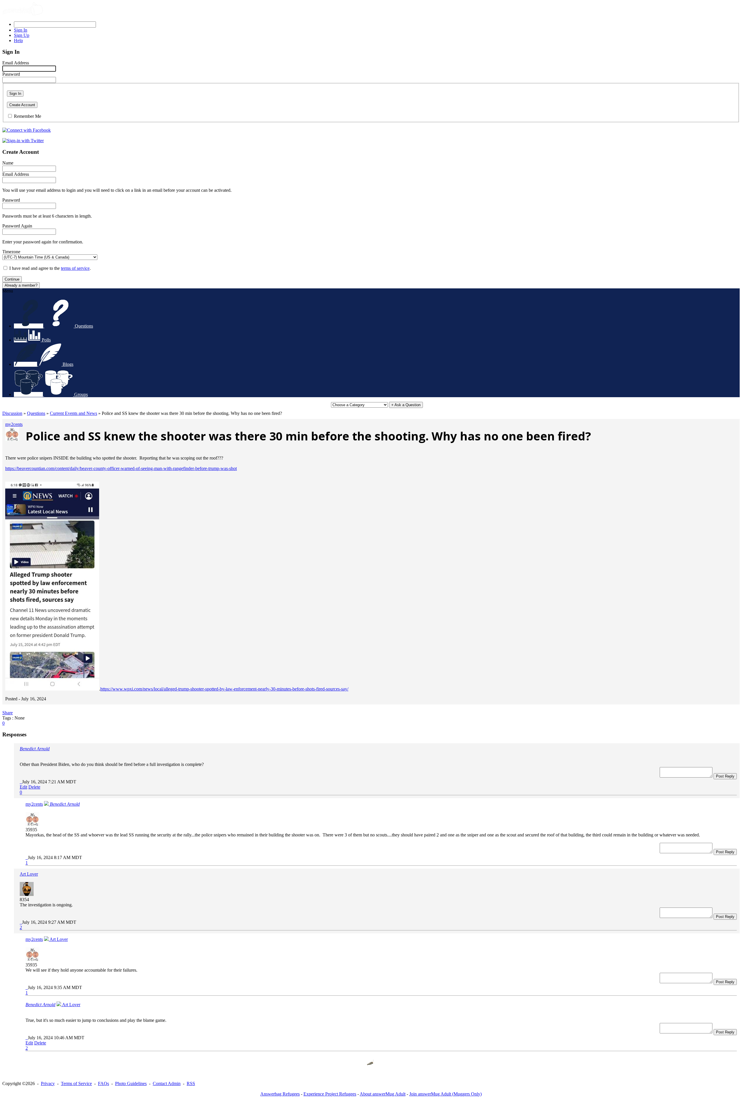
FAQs (103, 1083)
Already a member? (21, 285)
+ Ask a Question (406, 405)
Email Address (15, 62)
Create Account (22, 105)
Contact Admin (167, 1083)
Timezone (11, 251)
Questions (36, 413)
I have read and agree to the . (50, 268)
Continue (12, 279)
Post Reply (725, 776)
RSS (191, 1083)
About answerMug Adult (382, 1093)
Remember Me (27, 116)
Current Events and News (73, 413)
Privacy (48, 1083)
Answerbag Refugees (280, 1093)
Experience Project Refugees (329, 1093)
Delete (34, 787)
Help (18, 40)
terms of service (75, 268)
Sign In (15, 93)
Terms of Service (76, 1083)
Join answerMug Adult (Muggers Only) (445, 1093)
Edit (23, 787)
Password (11, 74)
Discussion (12, 413)
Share (7, 712)
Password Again (17, 225)
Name (7, 162)
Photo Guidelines (131, 1083)
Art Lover (29, 874)
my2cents (14, 424)
